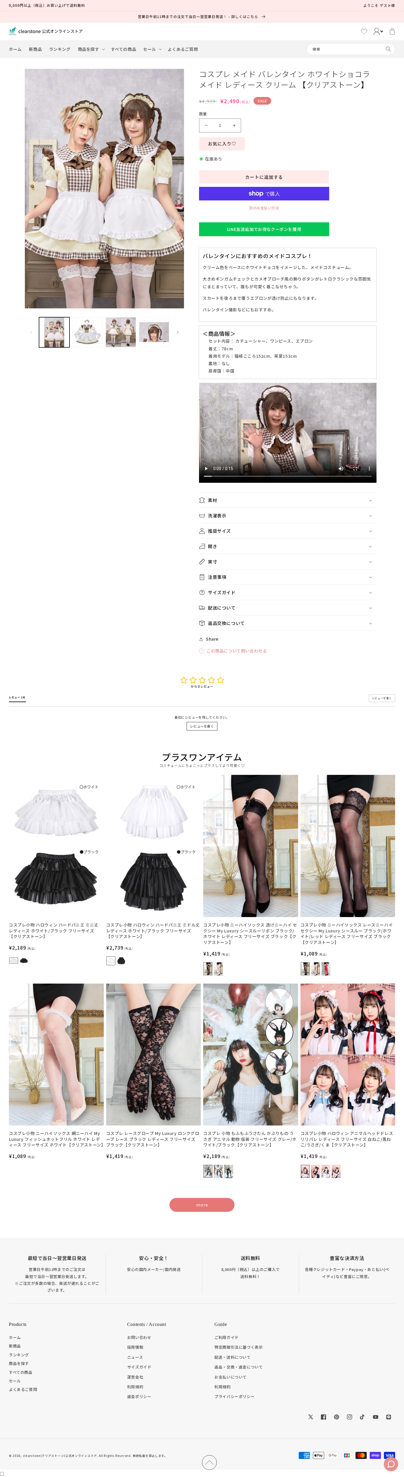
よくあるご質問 (23, 1389)
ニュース (135, 1357)
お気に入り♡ (222, 143)
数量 (203, 113)
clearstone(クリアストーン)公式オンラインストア (60, 1455)
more (202, 1205)
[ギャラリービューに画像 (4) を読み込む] (154, 332)
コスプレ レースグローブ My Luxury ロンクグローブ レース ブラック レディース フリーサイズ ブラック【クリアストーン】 (152, 1139)
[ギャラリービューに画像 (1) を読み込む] (54, 332)
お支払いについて (230, 1377)
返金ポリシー (139, 1396)
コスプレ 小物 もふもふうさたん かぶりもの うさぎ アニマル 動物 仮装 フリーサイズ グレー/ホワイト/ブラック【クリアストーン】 (250, 1139)
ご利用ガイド (226, 1337)
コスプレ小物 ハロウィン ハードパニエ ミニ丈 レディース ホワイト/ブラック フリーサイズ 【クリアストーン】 (53, 930)
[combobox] (350, 49)
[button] (90, 49)
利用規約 (135, 1386)
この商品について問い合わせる (236, 651)
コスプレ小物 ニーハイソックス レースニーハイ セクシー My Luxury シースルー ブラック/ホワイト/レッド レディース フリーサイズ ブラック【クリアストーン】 (346, 933)
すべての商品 (21, 1372)
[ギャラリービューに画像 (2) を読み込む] (87, 332)
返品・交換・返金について (238, 1367)
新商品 (15, 1346)
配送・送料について (232, 1357)
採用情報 (135, 1347)
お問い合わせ (139, 1337)
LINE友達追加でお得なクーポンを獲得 (264, 229)
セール (15, 1381)
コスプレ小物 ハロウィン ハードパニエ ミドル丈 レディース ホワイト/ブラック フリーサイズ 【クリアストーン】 (153, 930)
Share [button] (212, 639)
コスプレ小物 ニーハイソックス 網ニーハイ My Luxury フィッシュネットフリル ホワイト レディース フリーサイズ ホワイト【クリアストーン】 (56, 1139)
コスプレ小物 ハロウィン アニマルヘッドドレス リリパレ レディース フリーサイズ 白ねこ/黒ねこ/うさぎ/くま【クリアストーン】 (346, 1139)
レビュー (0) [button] (17, 697)
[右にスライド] (177, 332)
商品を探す (19, 1363)
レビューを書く (202, 726)
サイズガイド (139, 1367)
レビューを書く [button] (382, 698)
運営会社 (135, 1377)
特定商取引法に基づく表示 (238, 1347)
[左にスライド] (31, 332)
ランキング (19, 1355)
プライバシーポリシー (234, 1396)
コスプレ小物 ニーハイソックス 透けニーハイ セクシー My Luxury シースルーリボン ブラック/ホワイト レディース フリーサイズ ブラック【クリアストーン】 (250, 933)
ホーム (15, 1337)
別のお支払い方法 (264, 207)
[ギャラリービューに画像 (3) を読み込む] (121, 332)
